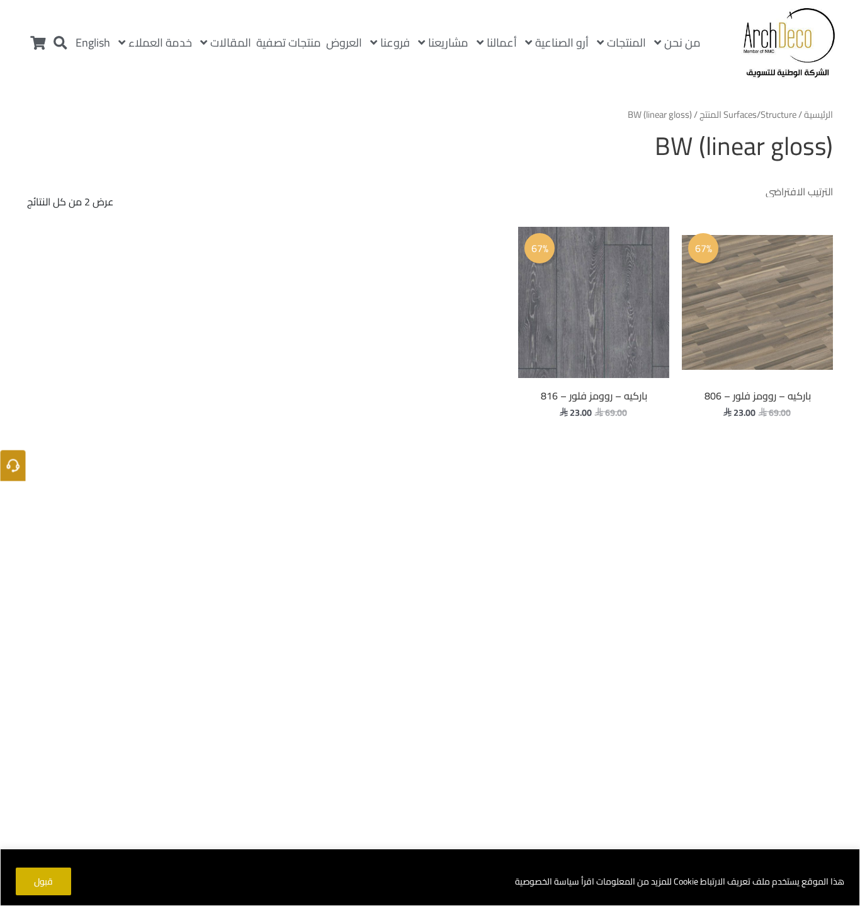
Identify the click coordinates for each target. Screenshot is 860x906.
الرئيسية (818, 114)
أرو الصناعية (562, 42)
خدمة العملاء (160, 42)
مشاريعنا (448, 42)
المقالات (230, 42)
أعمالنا (502, 42)
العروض (344, 42)
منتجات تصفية (288, 42)
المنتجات (626, 42)
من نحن (682, 42)
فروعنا (395, 42)
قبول (43, 881)
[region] (430, 877)
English (93, 42)
